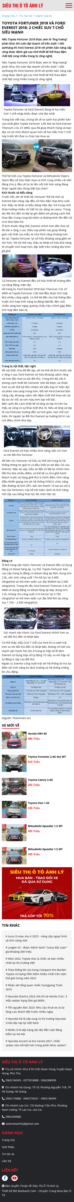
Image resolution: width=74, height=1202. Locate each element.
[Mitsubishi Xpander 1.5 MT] (14, 832)
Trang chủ (8, 1140)
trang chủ (8, 16)
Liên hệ (6, 1161)
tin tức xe (25, 16)
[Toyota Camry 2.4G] (14, 786)
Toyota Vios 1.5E (38, 803)
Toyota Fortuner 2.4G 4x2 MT (47, 756)
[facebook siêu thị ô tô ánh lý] (6, 1178)
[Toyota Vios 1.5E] (14, 809)
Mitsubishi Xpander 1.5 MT (45, 826)
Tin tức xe (8, 1154)
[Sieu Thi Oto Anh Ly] (23, 5)
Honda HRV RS (37, 733)
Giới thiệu (8, 1147)
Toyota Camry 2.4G (40, 780)
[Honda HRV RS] (14, 740)
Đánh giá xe (44, 16)
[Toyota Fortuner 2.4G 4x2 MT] (14, 763)
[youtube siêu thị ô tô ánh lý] (14, 1178)
